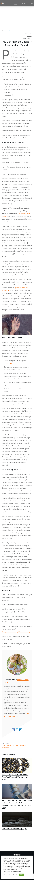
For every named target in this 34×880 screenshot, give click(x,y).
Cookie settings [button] (8, 874)
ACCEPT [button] (21, 874)
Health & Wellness (7, 745)
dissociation (9, 363)
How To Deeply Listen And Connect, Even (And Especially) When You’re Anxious (17, 769)
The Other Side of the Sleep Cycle (17, 821)
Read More (15, 874)
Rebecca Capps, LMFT (25, 34)
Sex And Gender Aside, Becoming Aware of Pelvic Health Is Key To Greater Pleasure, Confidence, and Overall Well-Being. (17, 796)
